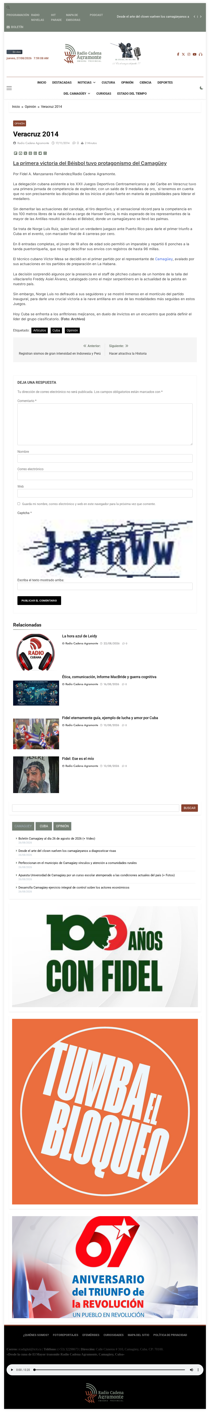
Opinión (127, 82)
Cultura (108, 82)
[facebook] (178, 54)
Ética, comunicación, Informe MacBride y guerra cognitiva (109, 677)
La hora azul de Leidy (79, 636)
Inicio (41, 82)
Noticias (84, 82)
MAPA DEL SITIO (138, 1335)
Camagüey (164, 259)
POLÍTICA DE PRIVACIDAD (170, 1335)
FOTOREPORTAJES (65, 1335)
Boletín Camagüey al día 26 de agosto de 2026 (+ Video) (56, 838)
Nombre (23, 452)
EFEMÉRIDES (90, 1335)
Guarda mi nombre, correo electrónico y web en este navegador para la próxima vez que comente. (89, 504)
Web (20, 486)
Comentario (27, 401)
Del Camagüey (75, 93)
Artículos (39, 330)
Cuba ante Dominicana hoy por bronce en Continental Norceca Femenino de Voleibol (152, 16)
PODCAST (96, 15)
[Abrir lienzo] (9, 88)
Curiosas (103, 93)
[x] (183, 54)
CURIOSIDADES (114, 1335)
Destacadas (62, 82)
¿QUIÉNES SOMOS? (36, 1335)
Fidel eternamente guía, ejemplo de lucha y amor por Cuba (110, 718)
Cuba (56, 330)
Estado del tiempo (132, 93)
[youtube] (195, 54)
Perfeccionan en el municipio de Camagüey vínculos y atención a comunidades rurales (77, 863)
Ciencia (145, 82)
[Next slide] (200, 16)
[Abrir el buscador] (8, 7)
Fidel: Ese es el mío (78, 759)
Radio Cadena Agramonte (33, 143)
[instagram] (189, 54)
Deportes (165, 82)
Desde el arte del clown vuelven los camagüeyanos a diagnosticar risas (67, 851)
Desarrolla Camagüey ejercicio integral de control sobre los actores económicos (73, 887)
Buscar (189, 808)
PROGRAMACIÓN (18, 15)
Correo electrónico (30, 469)
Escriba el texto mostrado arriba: (40, 580)
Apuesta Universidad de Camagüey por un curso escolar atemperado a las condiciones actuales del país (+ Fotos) (96, 875)
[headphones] (200, 54)
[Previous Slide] (194, 16)
